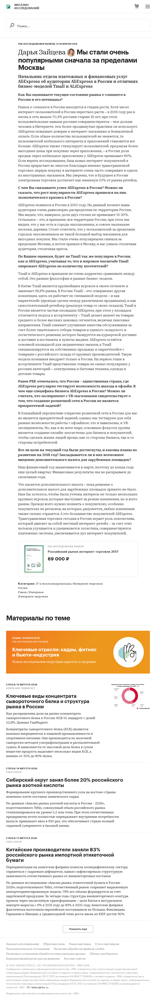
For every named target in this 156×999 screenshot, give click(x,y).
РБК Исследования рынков (66, 546)
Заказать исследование (22, 944)
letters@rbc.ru (39, 987)
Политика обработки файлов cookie (79, 949)
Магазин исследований (26, 7)
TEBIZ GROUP (14, 772)
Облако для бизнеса (104, 953)
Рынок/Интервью (31, 592)
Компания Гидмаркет (20, 688)
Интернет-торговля (33, 596)
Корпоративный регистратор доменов (33, 958)
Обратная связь (54, 944)
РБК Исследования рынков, (37, 44)
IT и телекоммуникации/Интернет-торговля (69, 583)
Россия (22, 588)
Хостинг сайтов (75, 958)
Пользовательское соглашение (28, 949)
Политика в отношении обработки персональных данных (46, 953)
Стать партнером (107, 944)
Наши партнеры (80, 944)
